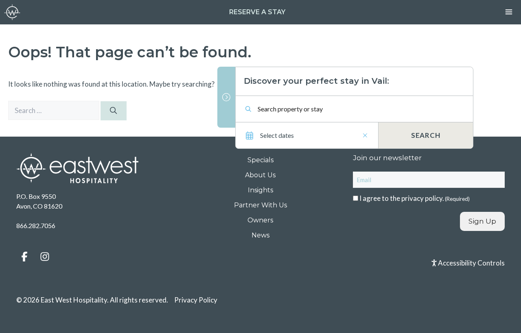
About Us (260, 175)
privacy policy (421, 198)
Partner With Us (260, 205)
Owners (260, 220)
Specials (260, 160)
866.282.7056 (35, 225)
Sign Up (482, 221)
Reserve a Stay (257, 12)
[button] (24, 256)
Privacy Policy (195, 300)
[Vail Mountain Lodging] (12, 12)
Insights (260, 190)
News (260, 235)
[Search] (114, 111)
